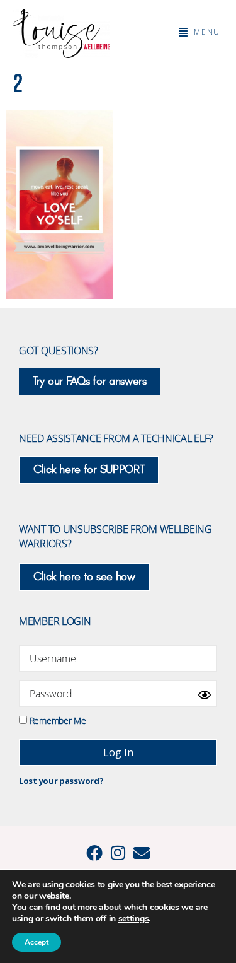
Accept (36, 942)
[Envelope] (141, 852)
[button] (199, 32)
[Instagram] (118, 852)
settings (133, 919)
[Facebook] (94, 852)
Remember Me (56, 720)
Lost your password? (61, 780)
